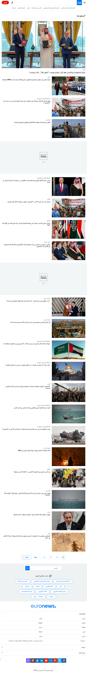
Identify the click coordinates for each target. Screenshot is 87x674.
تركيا (84, 70)
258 (35, 557)
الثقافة (40, 632)
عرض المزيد (82, 653)
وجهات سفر (47, 448)
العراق (48, 221)
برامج (40, 636)
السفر (84, 632)
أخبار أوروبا (47, 242)
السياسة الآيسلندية (26, 591)
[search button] (27, 568)
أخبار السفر (47, 320)
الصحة (40, 627)
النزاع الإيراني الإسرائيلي (68, 8)
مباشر (5, 2)
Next (27, 557)
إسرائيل (27, 586)
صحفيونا (83, 641)
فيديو (83, 636)
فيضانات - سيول (38, 596)
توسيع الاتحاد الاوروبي (59, 591)
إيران (28, 8)
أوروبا (83, 618)
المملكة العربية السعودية (43, 98)
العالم (48, 199)
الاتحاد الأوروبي (42, 591)
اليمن (48, 384)
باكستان (48, 120)
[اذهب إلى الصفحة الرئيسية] (79, 2)
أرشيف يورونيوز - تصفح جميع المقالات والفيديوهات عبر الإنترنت (25, 641)
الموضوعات (82, 614)
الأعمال (83, 623)
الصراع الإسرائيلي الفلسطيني (51, 8)
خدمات (83, 647)
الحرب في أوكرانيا (37, 8)
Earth (40, 623)
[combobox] (43, 568)
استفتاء (51, 596)
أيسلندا (14, 8)
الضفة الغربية (21, 8)
